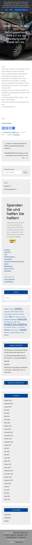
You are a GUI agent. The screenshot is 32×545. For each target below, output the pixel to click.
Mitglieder (7, 330)
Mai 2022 (6, 493)
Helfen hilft (22, 319)
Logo (18, 327)
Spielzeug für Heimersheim (15, 332)
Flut (10, 316)
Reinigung (17, 329)
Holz (15, 321)
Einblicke (22, 314)
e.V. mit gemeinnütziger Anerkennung (11, 314)
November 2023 (8, 435)
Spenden (23, 329)
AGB (5, 254)
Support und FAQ (9, 268)
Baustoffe (6, 361)
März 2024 (7, 422)
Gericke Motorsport (9, 279)
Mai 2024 (6, 416)
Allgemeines (16, 134)
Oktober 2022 (8, 477)
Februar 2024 (7, 426)
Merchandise (7, 271)
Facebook (6, 535)
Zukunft (6, 335)
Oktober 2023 (8, 438)
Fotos (14, 316)
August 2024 (7, 406)
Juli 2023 (6, 448)
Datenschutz (7, 252)
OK (6, 9)
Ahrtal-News (7, 514)
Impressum (7, 249)
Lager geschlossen (7, 327)
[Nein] (30, 6)
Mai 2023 (6, 454)
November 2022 (8, 474)
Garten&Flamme (8, 281)
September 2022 (8, 480)
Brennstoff (21, 311)
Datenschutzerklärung (21, 9)
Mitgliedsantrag (8, 266)
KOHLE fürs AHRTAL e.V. (11, 132)
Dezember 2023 (8, 432)
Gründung (23, 316)
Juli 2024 (6, 410)
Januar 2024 (7, 429)
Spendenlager (7, 332)
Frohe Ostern (18, 316)
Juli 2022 (6, 486)
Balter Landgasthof (14, 311)
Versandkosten (8, 259)
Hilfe (5, 321)
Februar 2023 (7, 464)
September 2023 (8, 442)
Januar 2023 (7, 467)
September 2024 (8, 403)
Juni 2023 (6, 451)
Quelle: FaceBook (6, 123)
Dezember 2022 (8, 470)
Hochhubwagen (10, 321)
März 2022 (7, 499)
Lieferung (14, 327)
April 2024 (7, 419)
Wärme (23, 332)
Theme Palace (19, 542)
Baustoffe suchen (9, 169)
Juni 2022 (6, 490)
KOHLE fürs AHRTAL (15, 324)
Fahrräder (6, 316)
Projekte (6, 521)
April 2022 (7, 496)
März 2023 (7, 461)
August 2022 (7, 483)
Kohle (18, 321)
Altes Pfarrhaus (7, 311)
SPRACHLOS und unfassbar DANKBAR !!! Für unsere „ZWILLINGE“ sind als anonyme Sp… (15, 370)
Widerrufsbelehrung (9, 256)
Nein (11, 9)
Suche (25, 172)
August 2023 (7, 445)
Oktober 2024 (8, 400)
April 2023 (7, 458)
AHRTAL (18, 309)
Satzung (6, 264)
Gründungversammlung (10, 319)
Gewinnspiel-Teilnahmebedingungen (14, 261)
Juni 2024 (6, 413)
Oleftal (12, 329)
